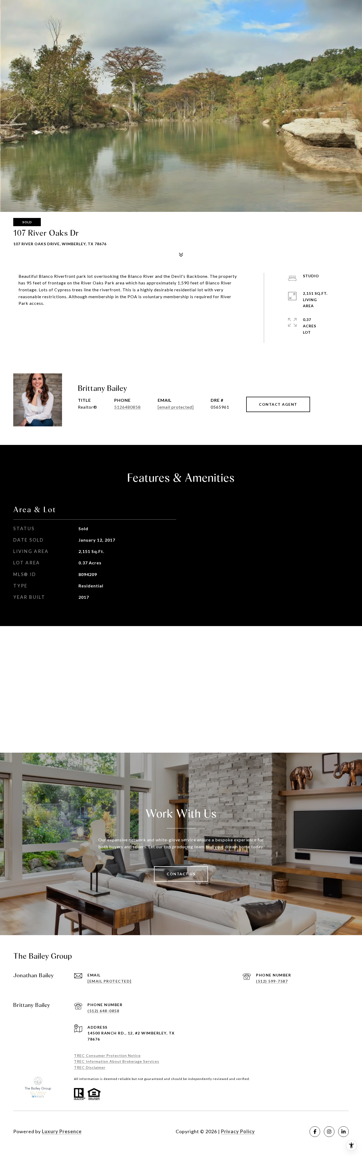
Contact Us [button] (181, 874)
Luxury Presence (62, 1131)
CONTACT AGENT (278, 404)
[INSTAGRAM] (329, 1131)
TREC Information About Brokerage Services (116, 1061)
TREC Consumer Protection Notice (107, 1055)
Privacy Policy (238, 1131)
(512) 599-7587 (272, 981)
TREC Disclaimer (89, 1067)
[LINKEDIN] (343, 1131)
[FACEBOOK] (315, 1131)
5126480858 (127, 406)
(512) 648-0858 (103, 1010)
